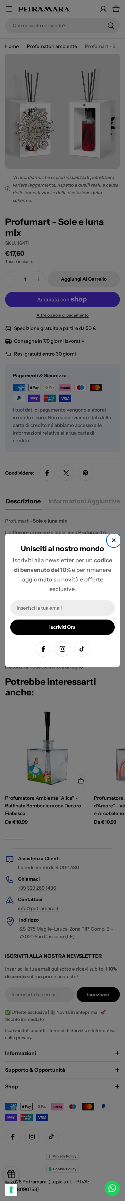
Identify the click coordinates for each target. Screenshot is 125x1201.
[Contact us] (112, 1188)
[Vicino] (114, 540)
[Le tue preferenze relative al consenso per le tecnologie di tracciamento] (11, 1190)
